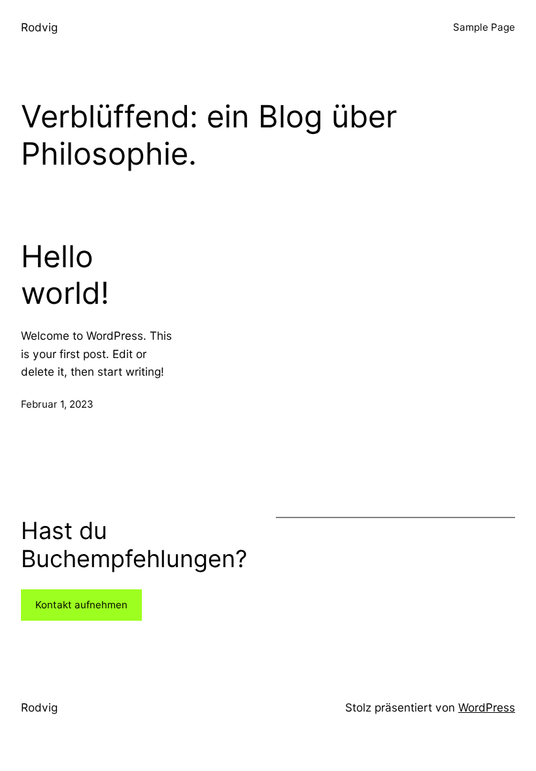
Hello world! (65, 274)
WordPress (486, 707)
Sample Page (484, 27)
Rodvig (39, 27)
